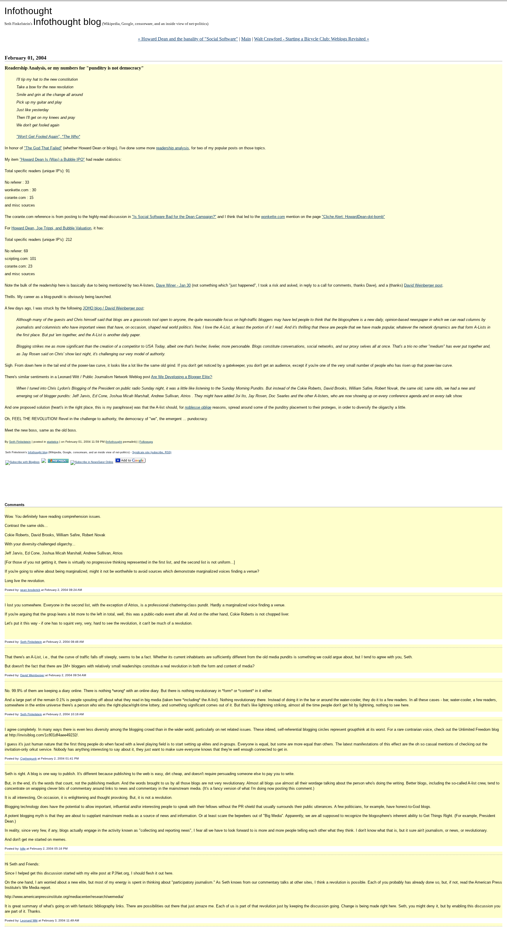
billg (23, 848)
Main (246, 38)
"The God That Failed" (43, 148)
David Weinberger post (423, 285)
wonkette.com (273, 216)
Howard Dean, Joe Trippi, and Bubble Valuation (51, 228)
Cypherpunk (28, 758)
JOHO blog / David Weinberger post (113, 308)
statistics (52, 441)
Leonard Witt (29, 920)
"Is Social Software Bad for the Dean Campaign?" (174, 216)
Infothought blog (67, 21)
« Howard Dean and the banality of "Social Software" (188, 38)
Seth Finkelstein (20, 441)
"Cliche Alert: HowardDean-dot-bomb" (353, 216)
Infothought (28, 11)
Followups (146, 441)
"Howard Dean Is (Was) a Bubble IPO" (52, 159)
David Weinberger (32, 675)
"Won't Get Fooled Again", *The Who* (48, 136)
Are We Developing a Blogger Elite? (181, 377)
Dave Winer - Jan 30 (173, 285)
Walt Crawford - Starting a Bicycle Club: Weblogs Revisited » (311, 38)
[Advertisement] (111, 483)
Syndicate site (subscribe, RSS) (151, 452)
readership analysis (172, 148)
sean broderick (30, 589)
